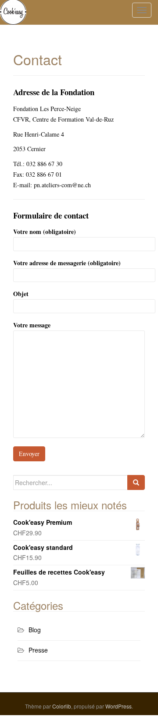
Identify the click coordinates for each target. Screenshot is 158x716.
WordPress (118, 706)
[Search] (136, 482)
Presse (38, 650)
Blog (35, 629)
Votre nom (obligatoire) (44, 231)
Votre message (31, 325)
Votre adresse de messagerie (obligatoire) (67, 262)
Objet (21, 293)
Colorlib (61, 706)
